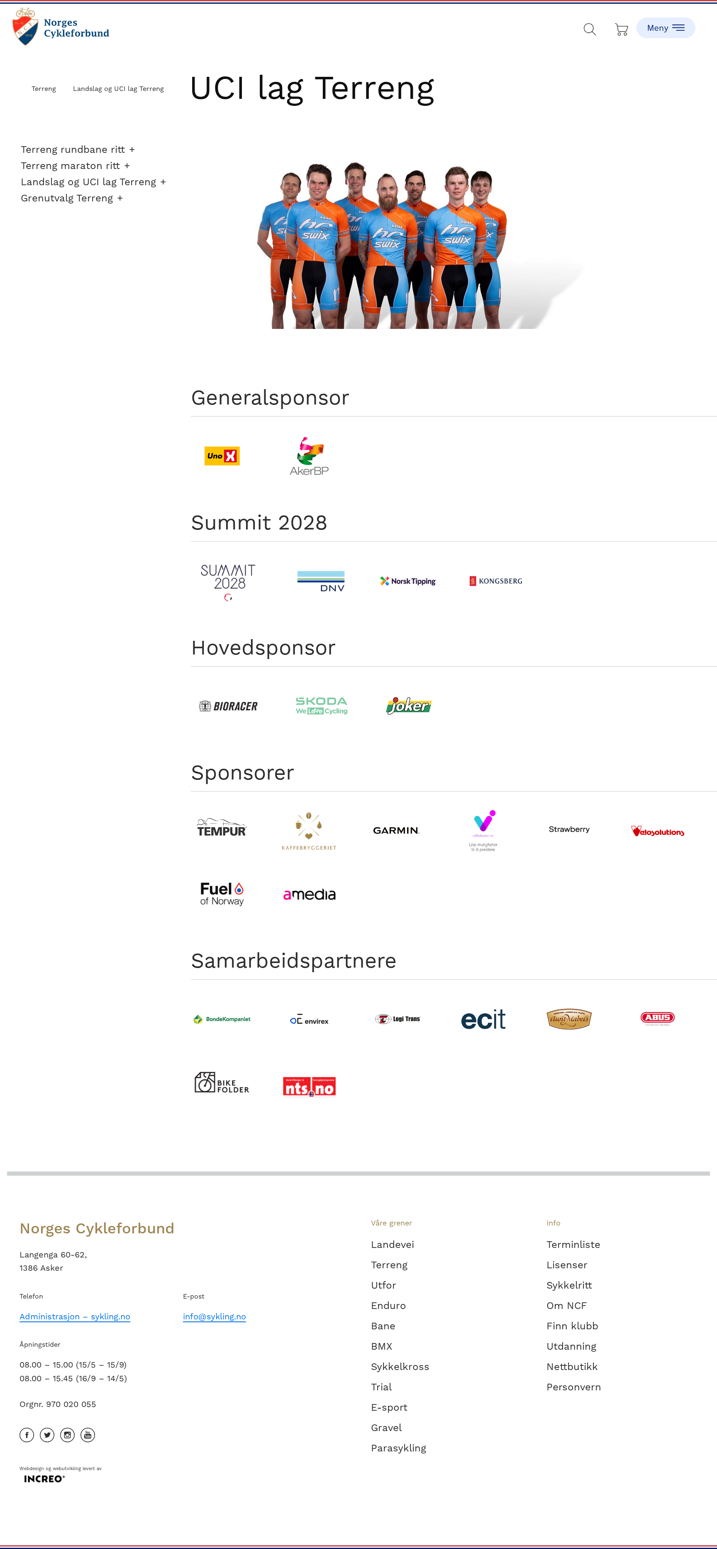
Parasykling (398, 1448)
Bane (383, 1326)
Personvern (573, 1387)
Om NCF (566, 1305)
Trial (381, 1387)
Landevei (392, 1244)
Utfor (383, 1285)
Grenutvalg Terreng (67, 198)
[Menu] (666, 20)
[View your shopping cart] (622, 27)
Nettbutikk (572, 1367)
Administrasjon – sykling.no (75, 1316)
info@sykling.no (214, 1316)
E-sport (389, 1407)
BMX (381, 1346)
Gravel (386, 1428)
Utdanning (571, 1346)
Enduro (388, 1305)
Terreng (389, 1265)
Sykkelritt (569, 1285)
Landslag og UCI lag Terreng (88, 182)
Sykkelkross (400, 1367)
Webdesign (32, 1468)
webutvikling (67, 1468)
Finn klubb (572, 1326)
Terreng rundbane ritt (73, 149)
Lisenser (567, 1265)
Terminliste (573, 1244)
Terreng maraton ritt (70, 166)
